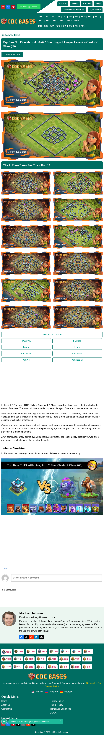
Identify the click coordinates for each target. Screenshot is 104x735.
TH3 (40, 17)
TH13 (41, 21)
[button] (52, 487)
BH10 (83, 26)
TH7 (64, 17)
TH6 (58, 17)
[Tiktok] (26, 637)
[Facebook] (8, 7)
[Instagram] (31, 637)
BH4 (46, 26)
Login (4, 568)
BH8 (70, 26)
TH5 (52, 17)
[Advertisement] (52, 383)
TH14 (48, 21)
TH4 (46, 17)
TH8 (70, 17)
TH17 (69, 21)
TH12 (97, 17)
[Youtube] (3, 7)
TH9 (76, 17)
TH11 (90, 17)
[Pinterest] (13, 7)
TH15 (55, 21)
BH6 (58, 26)
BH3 (40, 26)
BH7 (64, 26)
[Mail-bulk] (41, 637)
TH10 (83, 17)
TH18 (76, 21)
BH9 (76, 26)
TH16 (62, 21)
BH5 (52, 26)
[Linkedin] (36, 637)
